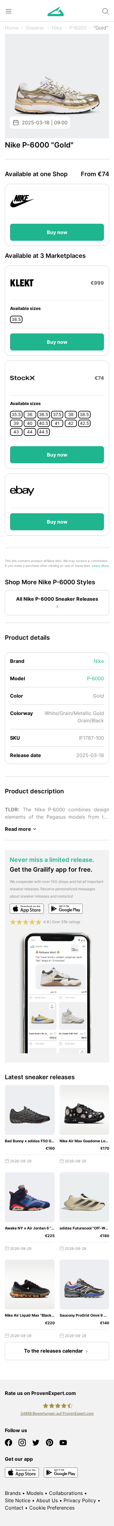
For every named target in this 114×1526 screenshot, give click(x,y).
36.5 (43, 414)
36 (30, 414)
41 (57, 423)
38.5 (16, 319)
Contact (14, 1508)
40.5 (43, 423)
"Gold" (101, 28)
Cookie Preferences (51, 1508)
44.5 (43, 431)
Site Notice (17, 1500)
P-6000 (77, 28)
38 (71, 414)
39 (16, 423)
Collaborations (66, 1493)
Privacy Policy (80, 1500)
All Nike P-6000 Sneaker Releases (57, 599)
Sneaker (35, 28)
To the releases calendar (53, 1351)
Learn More (100, 565)
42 (70, 423)
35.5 (16, 414)
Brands (13, 1493)
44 (30, 431)
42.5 (84, 423)
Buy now (57, 232)
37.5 (57, 414)
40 (30, 423)
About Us (47, 1500)
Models (34, 1493)
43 (16, 431)
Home (12, 28)
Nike (57, 28)
